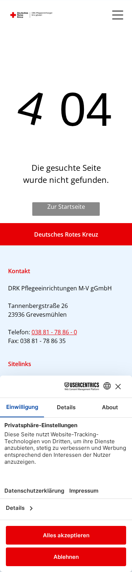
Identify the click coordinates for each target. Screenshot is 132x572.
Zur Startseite (66, 207)
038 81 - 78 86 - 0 (54, 332)
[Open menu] (117, 15)
